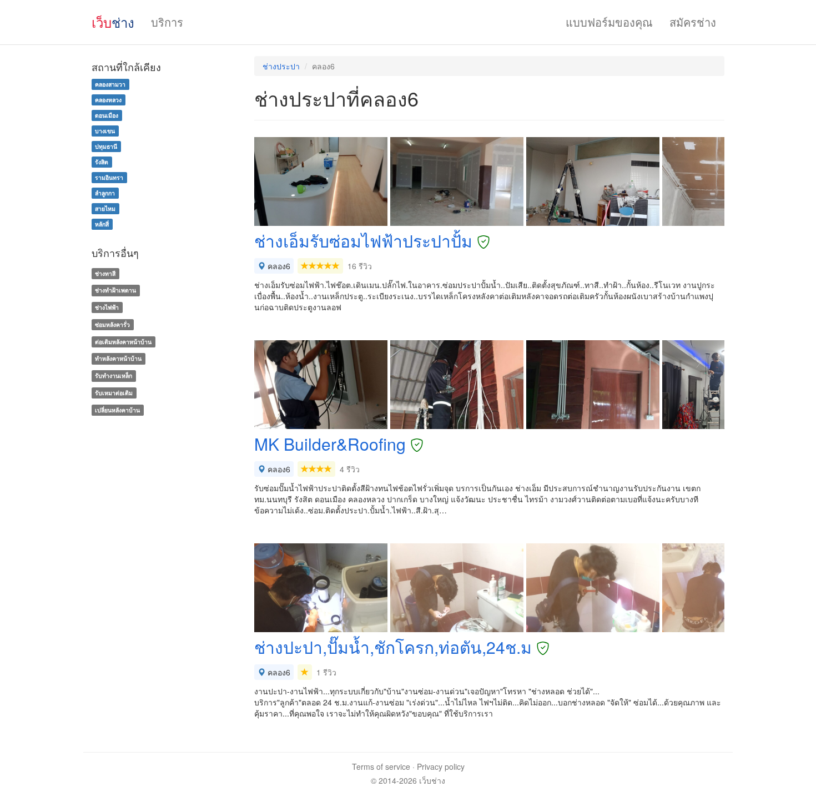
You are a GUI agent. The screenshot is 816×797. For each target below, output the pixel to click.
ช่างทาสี (105, 273)
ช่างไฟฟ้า (107, 307)
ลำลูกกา (105, 193)
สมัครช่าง (692, 22)
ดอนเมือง (106, 115)
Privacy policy (441, 766)
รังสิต (101, 162)
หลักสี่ (102, 224)
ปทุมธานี (106, 146)
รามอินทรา (109, 177)
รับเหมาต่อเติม (114, 393)
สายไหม (105, 208)
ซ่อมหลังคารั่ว (112, 324)
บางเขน (105, 131)
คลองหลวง (108, 99)
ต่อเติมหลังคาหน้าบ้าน (123, 341)
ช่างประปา (281, 66)
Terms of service (381, 766)
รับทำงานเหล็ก (113, 375)
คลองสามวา (110, 84)
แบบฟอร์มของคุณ (609, 22)
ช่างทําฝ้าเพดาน (115, 290)
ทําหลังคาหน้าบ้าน (118, 359)
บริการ (167, 22)
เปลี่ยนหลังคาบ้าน (117, 410)
